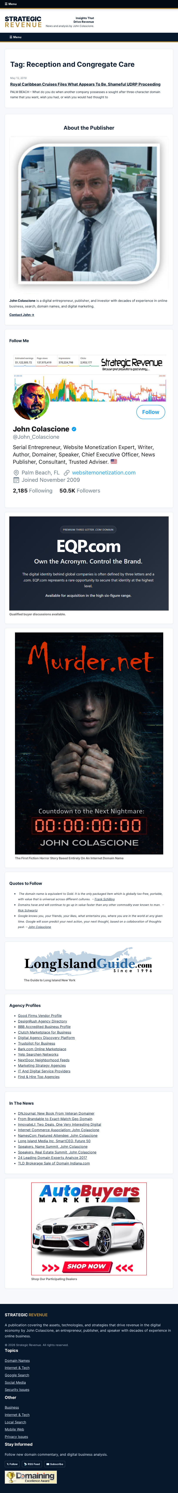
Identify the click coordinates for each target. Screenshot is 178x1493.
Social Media (15, 1382)
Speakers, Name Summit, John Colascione (52, 1146)
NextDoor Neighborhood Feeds (43, 1060)
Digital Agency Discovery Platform (46, 1038)
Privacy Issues (16, 1436)
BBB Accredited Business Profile (44, 1026)
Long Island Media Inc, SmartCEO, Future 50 (54, 1141)
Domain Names (17, 1360)
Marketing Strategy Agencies (42, 1065)
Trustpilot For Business (36, 1043)
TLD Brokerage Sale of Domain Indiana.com (54, 1163)
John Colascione (39, 927)
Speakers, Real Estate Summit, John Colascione (57, 1152)
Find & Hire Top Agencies (38, 1077)
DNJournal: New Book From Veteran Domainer (56, 1113)
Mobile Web (14, 1429)
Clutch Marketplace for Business (44, 1032)
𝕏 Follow (12, 1464)
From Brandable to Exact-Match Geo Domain (55, 1119)
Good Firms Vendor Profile (40, 1015)
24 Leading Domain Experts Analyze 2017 (52, 1157)
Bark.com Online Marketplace (42, 1049)
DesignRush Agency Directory (42, 1021)
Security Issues (17, 1389)
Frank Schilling (105, 899)
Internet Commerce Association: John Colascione (58, 1130)
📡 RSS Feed (32, 1464)
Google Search (17, 1375)
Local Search (15, 1422)
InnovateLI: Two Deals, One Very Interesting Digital (59, 1124)
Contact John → (21, 315)
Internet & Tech (17, 1368)
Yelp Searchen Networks (38, 1054)
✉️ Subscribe (54, 1464)
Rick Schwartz (28, 910)
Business (12, 1407)
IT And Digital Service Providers (44, 1071)
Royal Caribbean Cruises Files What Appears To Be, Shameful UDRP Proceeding (85, 84)
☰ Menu (11, 4)
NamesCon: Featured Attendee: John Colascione (57, 1135)
